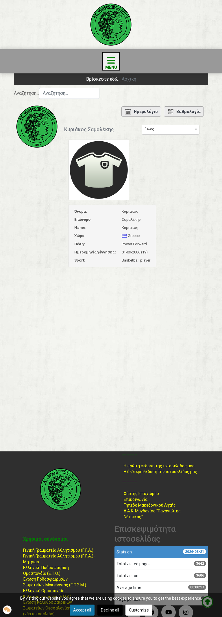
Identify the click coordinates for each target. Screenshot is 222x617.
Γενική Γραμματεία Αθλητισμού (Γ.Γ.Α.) (58, 550)
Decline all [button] (110, 610)
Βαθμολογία (188, 111)
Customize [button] (139, 610)
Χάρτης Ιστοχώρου (141, 493)
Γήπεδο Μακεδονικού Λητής (150, 505)
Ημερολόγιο (146, 111)
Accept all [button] (82, 610)
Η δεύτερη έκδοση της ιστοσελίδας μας (160, 471)
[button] (7, 609)
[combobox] (69, 93)
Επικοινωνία (135, 499)
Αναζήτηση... (26, 93)
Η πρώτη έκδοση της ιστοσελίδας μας (159, 466)
